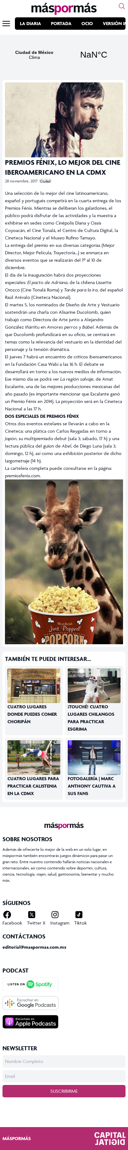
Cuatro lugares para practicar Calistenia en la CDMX (33, 786)
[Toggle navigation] (6, 23)
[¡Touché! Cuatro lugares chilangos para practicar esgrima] (94, 685)
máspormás (16, 1138)
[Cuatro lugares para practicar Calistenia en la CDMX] (33, 757)
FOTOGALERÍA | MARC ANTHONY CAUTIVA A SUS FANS (92, 786)
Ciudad (45, 181)
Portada (61, 23)
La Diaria (30, 23)
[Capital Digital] (110, 1138)
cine (70, 193)
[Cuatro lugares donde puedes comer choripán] (33, 688)
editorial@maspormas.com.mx (34, 947)
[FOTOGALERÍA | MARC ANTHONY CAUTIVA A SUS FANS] (94, 758)
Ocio (87, 23)
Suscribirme (64, 1091)
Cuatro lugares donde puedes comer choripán (32, 714)
